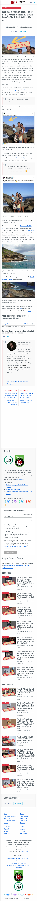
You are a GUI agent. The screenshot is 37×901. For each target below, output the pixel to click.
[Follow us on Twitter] (22, 501)
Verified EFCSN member (13, 489)
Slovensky (7, 833)
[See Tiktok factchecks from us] (5, 501)
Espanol (6, 829)
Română (6, 831)
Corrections (23, 820)
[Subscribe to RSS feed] (5, 504)
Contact (22, 823)
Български (7, 826)
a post (16, 90)
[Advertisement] (18, 426)
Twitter (16, 158)
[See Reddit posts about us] (29, 501)
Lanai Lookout (30, 230)
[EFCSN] (18, 886)
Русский (22, 831)
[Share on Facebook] (4, 336)
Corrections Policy (9, 820)
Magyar (22, 829)
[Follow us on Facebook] (12, 501)
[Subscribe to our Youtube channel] (26, 501)
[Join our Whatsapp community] (19, 501)
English (22, 826)
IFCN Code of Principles (11, 816)
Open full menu (3, 2)
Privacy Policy (24, 818)
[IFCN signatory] (18, 876)
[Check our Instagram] (15, 501)
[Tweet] (34, 2)
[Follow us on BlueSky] (8, 501)
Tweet (24, 31)
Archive (6, 823)
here (25, 90)
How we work (24, 816)
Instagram (24, 158)
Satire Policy (7, 818)
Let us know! (20, 479)
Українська (23, 833)
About (22, 814)
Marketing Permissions (11, 525)
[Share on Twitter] (8, 336)
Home (5, 814)
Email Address (9, 516)
